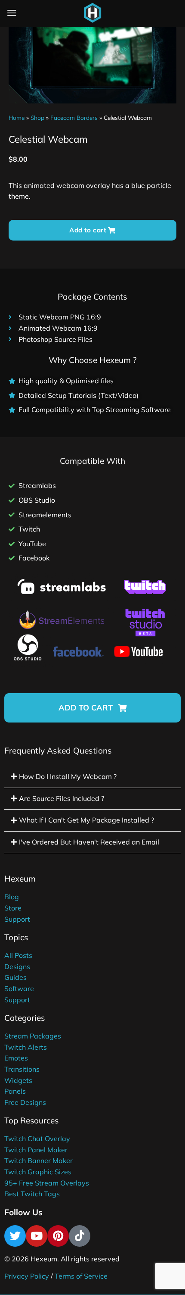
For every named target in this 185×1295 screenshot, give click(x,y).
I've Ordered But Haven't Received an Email (89, 842)
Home (17, 117)
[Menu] (11, 12)
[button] (92, 708)
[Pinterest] (58, 1236)
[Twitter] (15, 1236)
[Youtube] (36, 1236)
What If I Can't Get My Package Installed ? (86, 820)
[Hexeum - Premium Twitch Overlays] (92, 13)
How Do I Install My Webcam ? (68, 776)
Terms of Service (81, 1276)
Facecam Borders (74, 117)
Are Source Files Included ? (61, 798)
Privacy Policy (26, 1276)
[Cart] (113, 14)
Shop (37, 117)
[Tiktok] (79, 1236)
